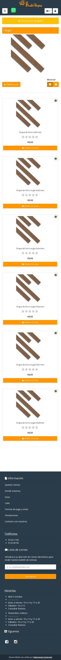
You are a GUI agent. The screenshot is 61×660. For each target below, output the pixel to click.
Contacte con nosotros (16, 521)
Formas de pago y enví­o (16, 509)
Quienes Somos (12, 484)
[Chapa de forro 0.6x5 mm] (30, 114)
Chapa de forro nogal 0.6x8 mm (30, 422)
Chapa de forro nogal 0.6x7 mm (30, 364)
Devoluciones (11, 515)
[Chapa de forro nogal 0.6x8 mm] (30, 404)
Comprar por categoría (31, 20)
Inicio (7, 497)
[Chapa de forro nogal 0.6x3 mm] (30, 172)
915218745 (13, 542)
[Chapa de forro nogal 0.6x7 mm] (30, 346)
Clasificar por (12, 84)
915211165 (13, 539)
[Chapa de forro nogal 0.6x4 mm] (30, 230)
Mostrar (51, 79)
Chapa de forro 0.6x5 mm (30, 132)
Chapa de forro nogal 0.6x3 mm (30, 190)
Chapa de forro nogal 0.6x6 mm (30, 306)
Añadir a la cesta (31, 148)
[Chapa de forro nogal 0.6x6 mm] (30, 288)
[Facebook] (6, 641)
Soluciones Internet (42, 657)
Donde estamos (12, 490)
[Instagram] (15, 641)
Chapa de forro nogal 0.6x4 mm (30, 248)
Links (7, 503)
